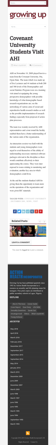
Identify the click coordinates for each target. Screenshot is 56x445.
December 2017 (16, 346)
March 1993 (14, 424)
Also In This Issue (19, 304)
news (29, 201)
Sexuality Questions (18, 310)
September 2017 (16, 350)
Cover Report (16, 307)
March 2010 (14, 372)
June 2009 (14, 381)
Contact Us (34, 442)
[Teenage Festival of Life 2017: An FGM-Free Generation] (28, 233)
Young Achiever (16, 317)
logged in (25, 250)
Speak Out (32, 310)
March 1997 (14, 398)
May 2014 (14, 363)
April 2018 (14, 333)
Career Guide (32, 304)
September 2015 (16, 355)
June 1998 (14, 393)
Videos (26, 314)
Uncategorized (16, 314)
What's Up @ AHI (20, 65)
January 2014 (15, 368)
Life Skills (36, 307)
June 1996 (14, 402)
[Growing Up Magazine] (28, 15)
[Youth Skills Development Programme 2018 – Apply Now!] (40, 231)
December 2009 (18, 201)
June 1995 (14, 406)
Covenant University (35, 198)
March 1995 (14, 411)
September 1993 (16, 419)
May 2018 (14, 329)
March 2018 (14, 337)
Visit (35, 201)
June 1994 (14, 415)
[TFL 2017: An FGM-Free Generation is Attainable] (15, 231)
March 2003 (14, 389)
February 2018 (15, 342)
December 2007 (16, 385)
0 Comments (37, 65)
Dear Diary (27, 307)
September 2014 (16, 359)
